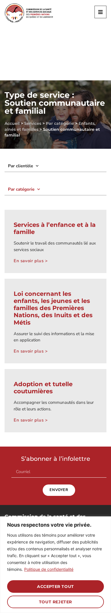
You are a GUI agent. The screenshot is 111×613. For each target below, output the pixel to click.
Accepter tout (55, 586)
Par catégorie (60, 123)
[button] (100, 12)
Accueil (12, 123)
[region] (55, 564)
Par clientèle (20, 166)
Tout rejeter (55, 601)
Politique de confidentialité (48, 569)
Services (32, 123)
